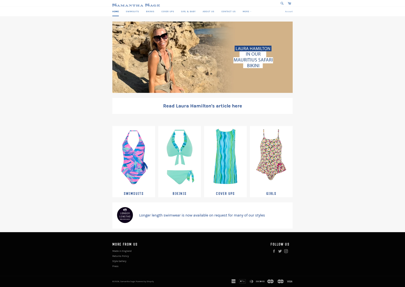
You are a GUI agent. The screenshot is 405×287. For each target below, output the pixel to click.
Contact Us (228, 11)
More (246, 11)
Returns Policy (120, 256)
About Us (208, 11)
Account (289, 11)
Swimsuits (132, 11)
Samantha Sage (127, 281)
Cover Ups (167, 11)
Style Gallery (119, 261)
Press (115, 266)
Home (115, 11)
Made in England (122, 250)
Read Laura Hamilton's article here (202, 106)
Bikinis (150, 11)
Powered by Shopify (145, 281)
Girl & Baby (188, 11)
